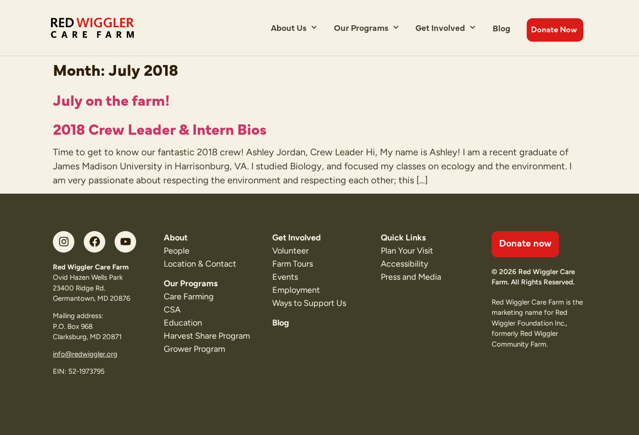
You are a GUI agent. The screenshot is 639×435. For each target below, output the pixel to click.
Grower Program (194, 349)
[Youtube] (125, 242)
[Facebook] (94, 242)
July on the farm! (111, 99)
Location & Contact (200, 264)
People (176, 251)
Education (183, 323)
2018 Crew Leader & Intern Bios (160, 128)
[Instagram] (63, 242)
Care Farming (189, 296)
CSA (172, 309)
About (176, 237)
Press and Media (411, 277)
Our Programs (361, 27)
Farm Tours (292, 264)
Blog (501, 28)
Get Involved (440, 27)
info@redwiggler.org (85, 354)
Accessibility (404, 264)
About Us (288, 27)
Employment (296, 290)
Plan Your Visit (407, 251)
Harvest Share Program (207, 336)
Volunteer (290, 251)
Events (285, 277)
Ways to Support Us (309, 303)
